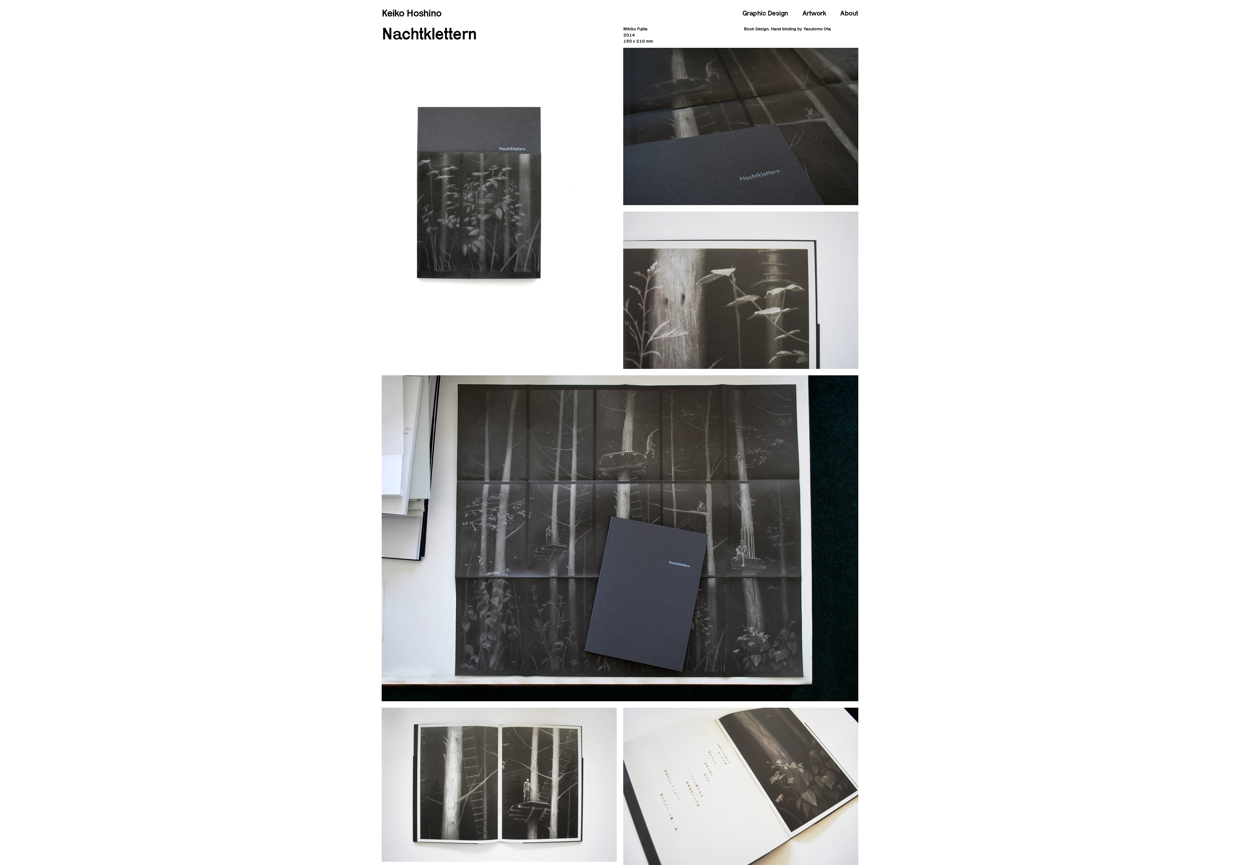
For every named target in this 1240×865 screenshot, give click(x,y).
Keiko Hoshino (411, 13)
